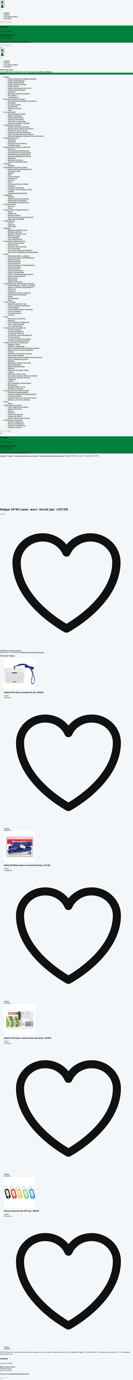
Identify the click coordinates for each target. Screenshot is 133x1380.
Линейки (11, 361)
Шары (10, 300)
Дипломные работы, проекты (19, 256)
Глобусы (11, 352)
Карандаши (8, 195)
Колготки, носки (10, 204)
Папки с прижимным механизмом (20, 274)
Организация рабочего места (14, 241)
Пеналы (11, 372)
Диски (10, 212)
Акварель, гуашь (14, 344)
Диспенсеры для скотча (17, 318)
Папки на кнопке (14, 259)
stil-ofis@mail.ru (46, 72)
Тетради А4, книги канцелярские (20, 335)
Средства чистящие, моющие (19, 123)
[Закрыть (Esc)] (1, 1377)
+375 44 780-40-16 (6, 72)
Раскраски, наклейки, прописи (19, 377)
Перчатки (11, 413)
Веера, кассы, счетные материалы (20, 350)
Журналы (7, 164)
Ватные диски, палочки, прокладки (20, 129)
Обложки (11, 368)
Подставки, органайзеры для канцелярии (23, 252)
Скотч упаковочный (15, 326)
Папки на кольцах (14, 261)
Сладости (11, 224)
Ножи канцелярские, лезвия (18, 184)
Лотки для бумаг (14, 248)
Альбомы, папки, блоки (16, 346)
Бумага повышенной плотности (19, 88)
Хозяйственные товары (13, 405)
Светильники (13, 106)
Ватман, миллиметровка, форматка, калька (23, 348)
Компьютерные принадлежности (16, 210)
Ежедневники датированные (18, 151)
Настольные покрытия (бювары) (20, 250)
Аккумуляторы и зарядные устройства (22, 101)
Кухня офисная (9, 221)
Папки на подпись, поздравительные (21, 265)
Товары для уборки (15, 416)
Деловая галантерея (11, 138)
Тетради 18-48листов (16, 331)
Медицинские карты (15, 160)
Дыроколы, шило (14, 171)
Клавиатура (12, 213)
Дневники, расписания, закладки (20, 354)
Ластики (11, 180)
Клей (9, 175)
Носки (10, 208)
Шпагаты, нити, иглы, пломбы (19, 400)
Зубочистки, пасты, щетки (17, 130)
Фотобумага (12, 95)
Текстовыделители (15, 239)
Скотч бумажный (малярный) (18, 322)
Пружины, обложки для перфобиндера (22, 394)
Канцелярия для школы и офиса (15, 167)
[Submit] (1, 47)
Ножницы (11, 186)
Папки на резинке (14, 267)
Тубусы (10, 381)
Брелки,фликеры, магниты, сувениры (21, 285)
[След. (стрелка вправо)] (3, 1379)
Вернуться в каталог (7, 35)
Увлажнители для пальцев (17, 193)
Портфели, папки (14, 145)
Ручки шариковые (14, 313)
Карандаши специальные (17, 200)
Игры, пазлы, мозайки (16, 355)
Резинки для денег (15, 396)
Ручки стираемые (14, 311)
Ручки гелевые (13, 307)
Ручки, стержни (9, 302)
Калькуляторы (13, 245)
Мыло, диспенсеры (15, 116)
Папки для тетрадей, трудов (18, 370)
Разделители (12, 280)
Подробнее (8, 870)
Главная (3, 456)
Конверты (11, 92)
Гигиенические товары (12, 125)
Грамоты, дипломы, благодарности (20, 287)
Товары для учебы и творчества (16, 342)
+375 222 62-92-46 (34, 72)
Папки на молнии (14, 263)
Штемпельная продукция (13, 420)
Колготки (11, 206)
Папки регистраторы (15, 271)
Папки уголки (13, 278)
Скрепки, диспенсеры (16, 188)
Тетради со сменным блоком (19, 341)
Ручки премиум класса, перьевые (20, 309)
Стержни (11, 315)
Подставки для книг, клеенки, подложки (22, 376)
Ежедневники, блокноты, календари (17, 147)
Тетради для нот (14, 337)
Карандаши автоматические (18, 199)
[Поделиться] (3, 1377)
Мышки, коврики (14, 215)
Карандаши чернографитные (18, 202)
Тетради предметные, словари (19, 339)
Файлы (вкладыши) (15, 282)
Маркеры (7, 228)
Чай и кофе (12, 226)
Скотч (6, 317)
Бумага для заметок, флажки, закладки (22, 79)
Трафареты (12, 379)
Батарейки (12, 103)
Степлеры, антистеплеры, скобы (20, 189)
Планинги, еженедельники (17, 162)
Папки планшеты (14, 269)
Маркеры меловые (15, 232)
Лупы (10, 182)
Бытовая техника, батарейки (14, 99)
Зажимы (11, 173)
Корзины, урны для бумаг (17, 247)
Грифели (11, 197)
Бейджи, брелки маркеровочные (20, 169)
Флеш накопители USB (16, 219)
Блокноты (11, 149)
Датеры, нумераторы (16, 422)
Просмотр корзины (7, 42)
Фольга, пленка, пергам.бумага (19, 418)
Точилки (11, 191)
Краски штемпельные (16, 424)
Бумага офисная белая (16, 82)
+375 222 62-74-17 (20, 72)
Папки (6, 254)
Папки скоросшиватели (16, 276)
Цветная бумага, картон (16, 387)
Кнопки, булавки (14, 176)
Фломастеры (12, 385)
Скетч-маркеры (13, 237)
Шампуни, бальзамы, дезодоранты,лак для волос (26, 136)
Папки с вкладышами (16, 272)
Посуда (10, 223)
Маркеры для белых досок (17, 230)
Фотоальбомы (13, 298)
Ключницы (12, 141)
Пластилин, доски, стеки (17, 374)
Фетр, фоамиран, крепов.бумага (19, 383)
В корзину (7, 697)
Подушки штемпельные (17, 425)
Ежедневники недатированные (19, 153)
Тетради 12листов (14, 330)
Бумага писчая (13, 86)
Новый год (12, 289)
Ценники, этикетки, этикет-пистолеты (22, 398)
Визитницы (12, 140)
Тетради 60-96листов (16, 333)
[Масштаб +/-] (6, 1377)
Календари (12, 158)
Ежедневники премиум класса (19, 154)
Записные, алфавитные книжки (19, 156)
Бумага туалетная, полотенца (18, 127)
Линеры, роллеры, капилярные (19, 306)
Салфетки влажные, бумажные (19, 132)
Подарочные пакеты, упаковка (19, 293)
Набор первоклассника (16, 366)
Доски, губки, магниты (16, 243)
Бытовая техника (14, 105)
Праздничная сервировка (17, 295)
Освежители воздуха (15, 117)
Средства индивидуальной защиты (21, 134)
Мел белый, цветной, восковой (19, 363)
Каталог (10, 456)
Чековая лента (13, 97)
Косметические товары (17, 114)
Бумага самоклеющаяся (17, 90)
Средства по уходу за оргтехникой (20, 217)
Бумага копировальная (16, 81)
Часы (10, 110)
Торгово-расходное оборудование (16, 390)
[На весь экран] (4, 1377)
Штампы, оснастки (15, 427)
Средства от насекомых (17, 121)
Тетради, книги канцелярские (15, 328)
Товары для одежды (15, 414)
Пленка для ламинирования (18, 392)
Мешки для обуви (14, 365)
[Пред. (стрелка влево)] (1, 1379)
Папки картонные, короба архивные (21, 258)
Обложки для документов (17, 143)
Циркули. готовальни (15, 389)
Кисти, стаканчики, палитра (18, 359)
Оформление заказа (21, 42)
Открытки (11, 291)
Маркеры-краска (14, 236)
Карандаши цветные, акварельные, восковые (25, 357)
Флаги (6, 401)
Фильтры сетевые (14, 108)
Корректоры (12, 178)
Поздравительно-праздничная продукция (19, 283)
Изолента (11, 320)
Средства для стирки (16, 119)
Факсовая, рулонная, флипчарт (19, 94)
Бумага (6, 77)
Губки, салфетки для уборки (18, 407)
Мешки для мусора (15, 409)
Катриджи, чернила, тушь (17, 304)
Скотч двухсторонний (16, 324)
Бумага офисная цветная (17, 84)
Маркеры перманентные (17, 234)
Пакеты (11, 411)
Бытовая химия (9, 112)
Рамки (10, 296)
